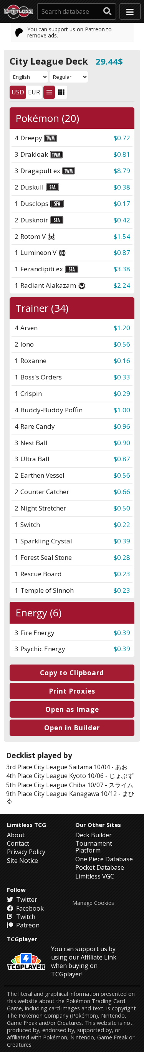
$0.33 (122, 377)
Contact (18, 843)
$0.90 (122, 442)
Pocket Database (99, 867)
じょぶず (121, 776)
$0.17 (122, 203)
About (16, 835)
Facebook (29, 908)
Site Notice (22, 860)
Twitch (25, 917)
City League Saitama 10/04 (72, 767)
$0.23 (122, 573)
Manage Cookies (93, 903)
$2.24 (122, 285)
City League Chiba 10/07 (68, 785)
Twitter (26, 899)
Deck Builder (93, 835)
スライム (121, 785)
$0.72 (122, 137)
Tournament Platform (93, 846)
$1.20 (122, 327)
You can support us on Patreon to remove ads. (69, 32)
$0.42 (122, 220)
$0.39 (122, 541)
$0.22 (122, 524)
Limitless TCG (26, 824)
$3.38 (122, 268)
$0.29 (122, 393)
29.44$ (109, 61)
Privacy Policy (26, 852)
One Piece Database (104, 859)
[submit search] (107, 11)
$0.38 (122, 187)
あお (121, 767)
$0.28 (122, 557)
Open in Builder (72, 727)
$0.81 (122, 154)
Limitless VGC (94, 876)
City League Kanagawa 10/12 (75, 793)
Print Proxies (72, 691)
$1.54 (122, 236)
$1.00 (122, 409)
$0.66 (122, 491)
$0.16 (122, 360)
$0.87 (122, 252)
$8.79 (122, 170)
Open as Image (72, 709)
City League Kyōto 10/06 (69, 776)
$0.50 (122, 508)
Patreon (27, 925)
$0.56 (122, 344)
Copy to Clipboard (72, 672)
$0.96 (122, 426)
